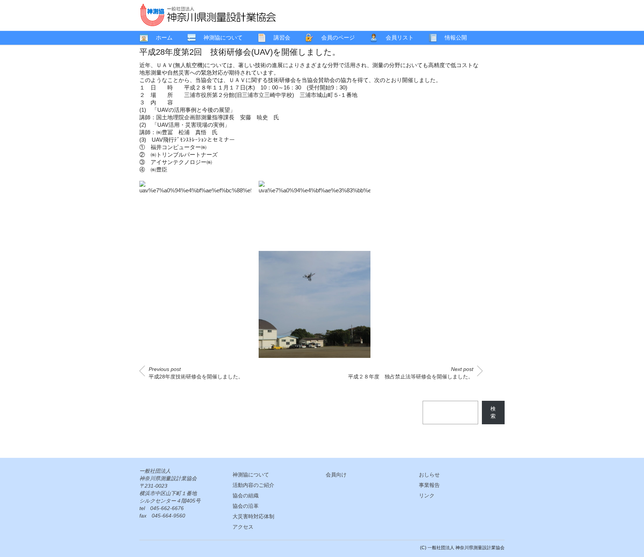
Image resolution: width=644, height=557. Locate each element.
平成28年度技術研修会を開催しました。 (196, 373)
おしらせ (429, 475)
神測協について (251, 475)
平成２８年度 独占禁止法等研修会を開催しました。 (410, 373)
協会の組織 (246, 495)
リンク (427, 495)
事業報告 (429, 485)
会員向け (336, 475)
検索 (493, 412)
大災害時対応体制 (253, 516)
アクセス (243, 527)
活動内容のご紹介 (253, 485)
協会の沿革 (246, 506)
